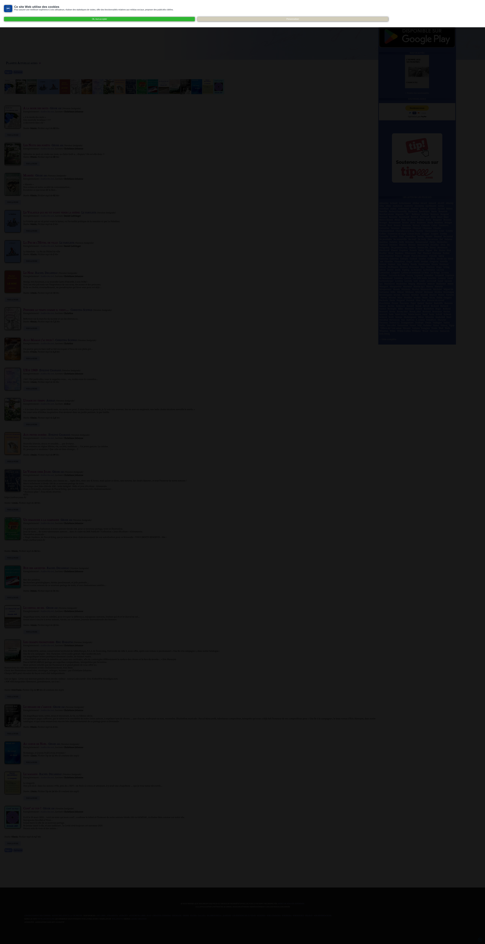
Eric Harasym (64, 642)
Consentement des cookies (37, 916)
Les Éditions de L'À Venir (244, 916)
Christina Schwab (81, 310)
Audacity (123, 916)
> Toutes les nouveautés (417, 93)
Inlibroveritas (214, 916)
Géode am (55, 108)
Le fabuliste (88, 212)
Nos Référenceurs (322, 916)
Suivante (18, 72)
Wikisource (298, 916)
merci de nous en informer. (291, 904)
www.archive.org (46, 919)
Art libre (100, 916)
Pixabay (309, 916)
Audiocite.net (47, 111)
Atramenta (112, 916)
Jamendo (227, 916)
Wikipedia (287, 916)
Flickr (193, 916)
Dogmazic (177, 916)
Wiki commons (274, 916)
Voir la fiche (12, 135)
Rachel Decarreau (46, 273)
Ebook (186, 916)
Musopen (261, 916)
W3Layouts (117, 919)
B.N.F (149, 916)
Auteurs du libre (137, 916)
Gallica (202, 916)
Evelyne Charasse (50, 370)
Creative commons (162, 916)
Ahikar (50, 400)
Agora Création (139, 919)
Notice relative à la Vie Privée (67, 916)
